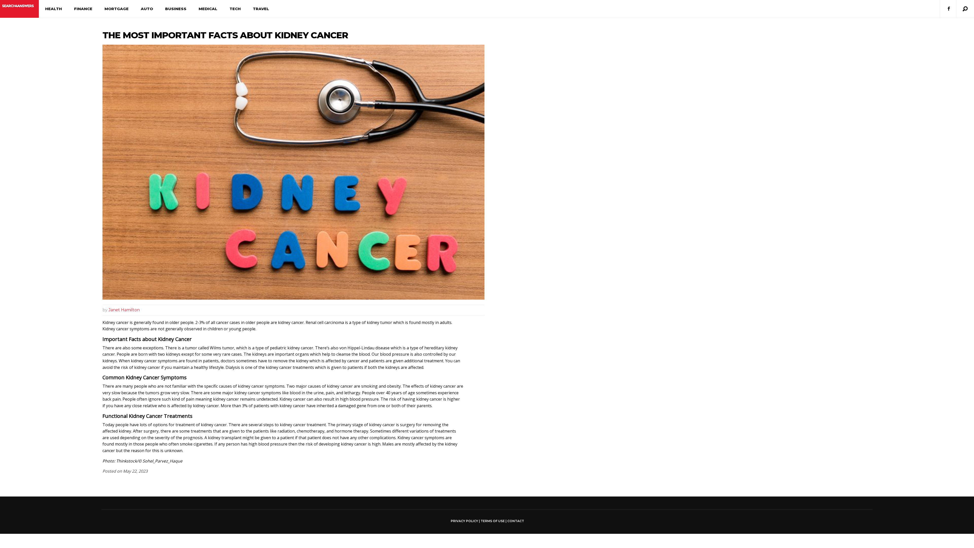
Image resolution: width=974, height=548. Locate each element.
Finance (83, 8)
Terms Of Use (493, 521)
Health (53, 8)
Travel (261, 8)
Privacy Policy (464, 521)
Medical (208, 8)
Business (175, 8)
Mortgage (117, 8)
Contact (515, 521)
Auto (147, 8)
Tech (235, 8)
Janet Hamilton (124, 309)
